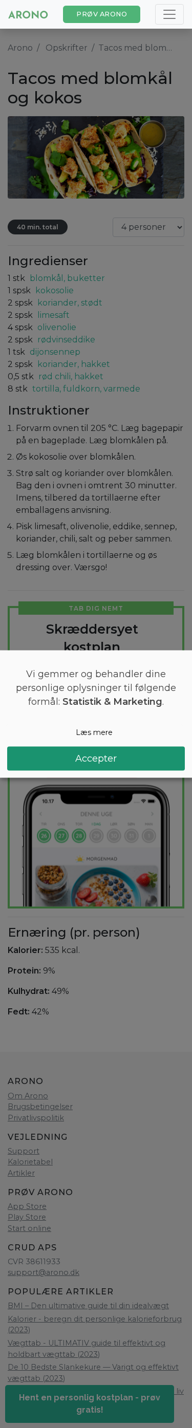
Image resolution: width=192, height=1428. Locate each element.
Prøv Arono (101, 14)
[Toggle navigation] (169, 14)
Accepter (96, 758)
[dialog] (96, 714)
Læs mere (94, 732)
